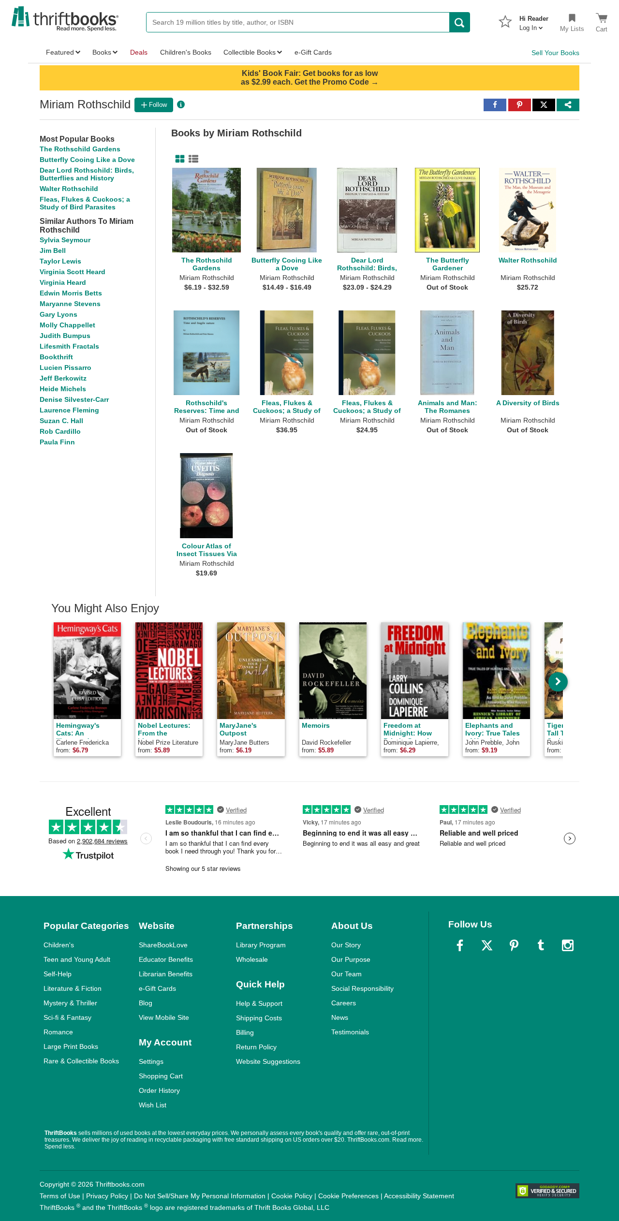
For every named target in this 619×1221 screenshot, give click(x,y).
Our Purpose (350, 959)
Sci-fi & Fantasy (67, 1017)
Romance (58, 1032)
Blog (145, 1003)
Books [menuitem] (101, 52)
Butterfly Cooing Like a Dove (87, 159)
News (339, 1017)
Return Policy (256, 1047)
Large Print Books (71, 1046)
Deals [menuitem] (138, 52)
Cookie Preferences (348, 1196)
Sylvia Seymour (65, 240)
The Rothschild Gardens (80, 149)
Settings (151, 1061)
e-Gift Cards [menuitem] (313, 52)
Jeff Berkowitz (63, 378)
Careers (343, 1003)
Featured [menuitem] (60, 52)
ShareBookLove (163, 945)
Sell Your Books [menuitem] (555, 53)
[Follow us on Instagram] (567, 945)
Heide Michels (63, 389)
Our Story (346, 945)
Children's (59, 945)
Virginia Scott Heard (72, 272)
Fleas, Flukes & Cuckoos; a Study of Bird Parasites (85, 203)
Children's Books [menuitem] (185, 52)
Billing (245, 1032)
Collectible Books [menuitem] (249, 52)
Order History (159, 1090)
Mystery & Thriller (70, 1003)
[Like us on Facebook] (460, 945)
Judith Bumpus (65, 335)
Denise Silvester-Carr (74, 399)
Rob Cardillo (60, 431)
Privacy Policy (107, 1196)
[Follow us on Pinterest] (514, 945)
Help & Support (259, 1003)
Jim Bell (53, 250)
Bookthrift (56, 357)
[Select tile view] (191, 159)
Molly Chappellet (67, 325)
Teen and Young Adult (77, 959)
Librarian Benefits (165, 974)
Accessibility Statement (419, 1196)
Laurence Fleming (69, 410)
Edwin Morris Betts (71, 293)
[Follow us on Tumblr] (540, 945)
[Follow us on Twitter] (487, 945)
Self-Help (58, 974)
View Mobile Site (164, 1017)
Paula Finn (57, 442)
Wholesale (252, 959)
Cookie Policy (291, 1196)
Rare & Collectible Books (81, 1061)
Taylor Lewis (60, 261)
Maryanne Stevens (70, 304)
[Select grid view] (178, 159)
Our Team (346, 974)
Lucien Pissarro (65, 367)
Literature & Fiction (73, 988)
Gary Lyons (58, 314)
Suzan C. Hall (61, 421)
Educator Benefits (166, 959)
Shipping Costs (259, 1018)
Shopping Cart (161, 1076)
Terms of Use (60, 1196)
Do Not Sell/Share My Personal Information (199, 1196)
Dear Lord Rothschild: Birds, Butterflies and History (87, 174)
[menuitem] (533, 20)
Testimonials (350, 1032)
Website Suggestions (268, 1061)
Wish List (152, 1105)
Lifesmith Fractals (69, 346)
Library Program (261, 945)
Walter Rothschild (69, 188)
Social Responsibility (362, 988)
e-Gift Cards (157, 988)
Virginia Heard (63, 282)
